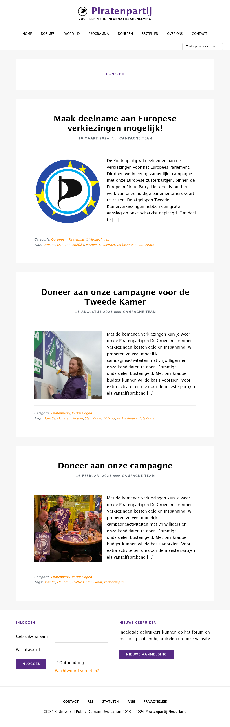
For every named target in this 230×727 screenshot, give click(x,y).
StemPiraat (106, 244)
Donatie (49, 244)
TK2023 (109, 418)
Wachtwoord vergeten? (77, 671)
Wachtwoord (28, 650)
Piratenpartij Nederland (166, 712)
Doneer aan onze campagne (115, 466)
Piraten (91, 244)
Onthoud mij (71, 663)
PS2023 (78, 582)
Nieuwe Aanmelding (146, 654)
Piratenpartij (121, 11)
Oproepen (58, 239)
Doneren (63, 244)
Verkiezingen (99, 239)
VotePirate (146, 244)
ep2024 (78, 244)
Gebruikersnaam (32, 637)
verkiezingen (126, 244)
